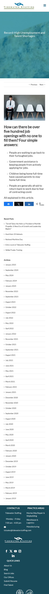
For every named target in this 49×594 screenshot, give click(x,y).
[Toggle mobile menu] (45, 5)
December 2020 (11, 398)
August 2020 (10, 419)
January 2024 (10, 286)
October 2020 (10, 408)
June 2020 (9, 429)
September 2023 (11, 297)
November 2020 (11, 403)
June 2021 (9, 366)
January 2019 (10, 498)
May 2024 (9, 275)
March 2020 (10, 445)
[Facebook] (6, 551)
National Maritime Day (14, 239)
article (29, 197)
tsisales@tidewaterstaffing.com (17, 530)
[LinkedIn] (13, 556)
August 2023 (10, 302)
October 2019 (10, 466)
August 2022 (10, 313)
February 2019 (11, 493)
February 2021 (11, 387)
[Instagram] (20, 551)
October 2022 (10, 307)
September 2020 (11, 413)
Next (41, 85)
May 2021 (9, 371)
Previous (34, 85)
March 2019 (10, 488)
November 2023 (11, 291)
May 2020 (9, 435)
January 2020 (10, 456)
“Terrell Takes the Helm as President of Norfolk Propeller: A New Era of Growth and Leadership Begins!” (23, 226)
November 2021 (11, 339)
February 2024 (11, 281)
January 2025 (10, 265)
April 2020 (9, 440)
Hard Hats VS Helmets (14, 234)
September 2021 (11, 350)
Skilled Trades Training (13, 250)
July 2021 (9, 360)
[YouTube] (15, 551)
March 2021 (10, 382)
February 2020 (11, 451)
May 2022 (9, 323)
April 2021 (9, 376)
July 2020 (9, 424)
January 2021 (10, 392)
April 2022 (9, 328)
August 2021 (10, 355)
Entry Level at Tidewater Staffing (17, 245)
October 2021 (10, 344)
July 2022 (9, 318)
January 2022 (10, 334)
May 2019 (9, 482)
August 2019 (10, 472)
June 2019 (9, 477)
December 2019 (11, 461)
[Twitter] (11, 551)
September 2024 (11, 270)
